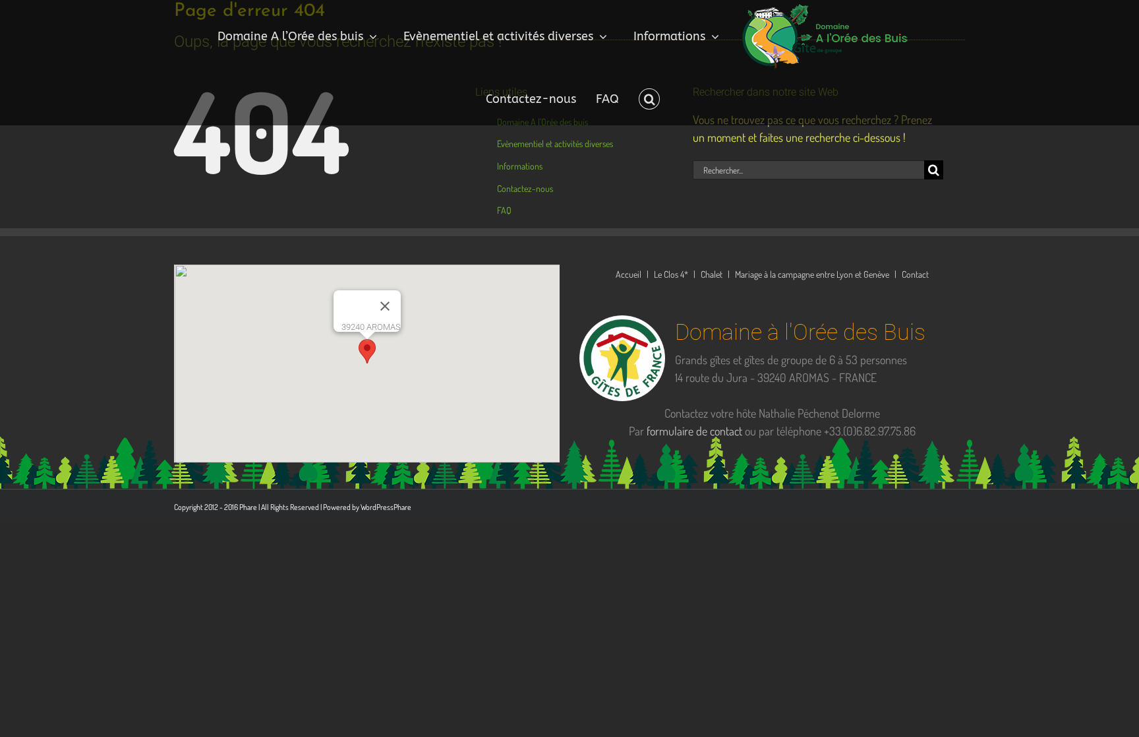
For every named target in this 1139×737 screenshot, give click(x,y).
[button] (638, 99)
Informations (519, 166)
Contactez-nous (525, 188)
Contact (915, 274)
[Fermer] (385, 306)
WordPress (377, 507)
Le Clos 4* (671, 274)
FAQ (504, 210)
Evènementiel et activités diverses (555, 143)
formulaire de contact (694, 431)
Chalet (711, 274)
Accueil (628, 274)
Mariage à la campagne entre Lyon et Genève (812, 274)
